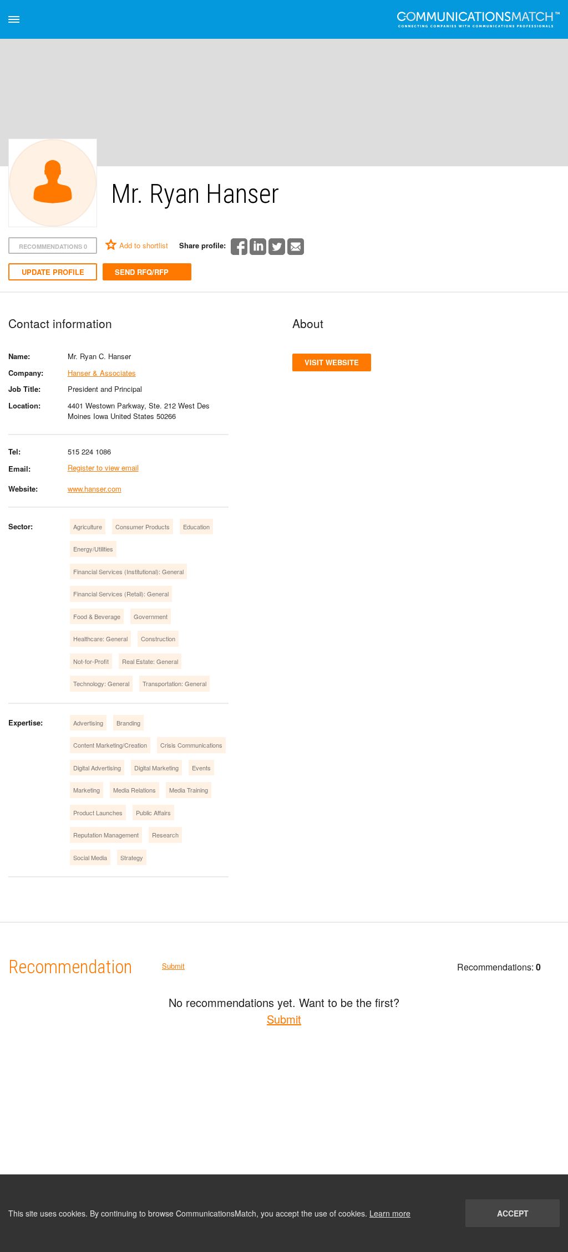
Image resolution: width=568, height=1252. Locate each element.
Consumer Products (142, 526)
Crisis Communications (191, 744)
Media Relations (134, 789)
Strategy (131, 857)
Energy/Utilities (93, 548)
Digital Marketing (156, 767)
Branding (128, 722)
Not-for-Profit (91, 661)
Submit (173, 965)
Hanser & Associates (102, 372)
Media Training (188, 789)
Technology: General (101, 683)
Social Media (90, 857)
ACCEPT (513, 1213)
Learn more (389, 1213)
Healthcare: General (100, 638)
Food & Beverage (96, 616)
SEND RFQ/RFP (142, 272)
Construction (158, 638)
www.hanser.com (94, 488)
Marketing (86, 789)
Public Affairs (153, 812)
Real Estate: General (150, 661)
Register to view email (103, 467)
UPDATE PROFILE (53, 272)
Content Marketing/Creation (110, 744)
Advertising (88, 722)
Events (201, 767)
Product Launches (98, 812)
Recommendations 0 (53, 246)
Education (196, 526)
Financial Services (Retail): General (121, 593)
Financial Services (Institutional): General (128, 571)
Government (151, 616)
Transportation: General (174, 683)
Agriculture (87, 526)
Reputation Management (106, 834)
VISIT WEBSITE (332, 362)
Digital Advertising (97, 767)
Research (165, 834)
